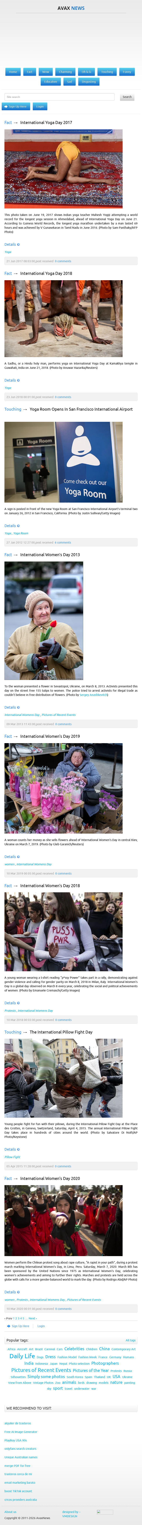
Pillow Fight (12, 1157)
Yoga (7, 252)
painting (129, 1382)
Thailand (99, 1377)
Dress (50, 1357)
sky (49, 1388)
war (93, 1388)
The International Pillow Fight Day (61, 1032)
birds (81, 1382)
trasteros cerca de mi (18, 1474)
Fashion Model (67, 1357)
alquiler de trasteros (17, 1423)
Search (127, 96)
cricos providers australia (20, 1499)
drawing (91, 1382)
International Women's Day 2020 (50, 1178)
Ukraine (127, 1377)
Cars (59, 1349)
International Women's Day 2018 (50, 885)
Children (91, 1349)
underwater (81, 1388)
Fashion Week (87, 1357)
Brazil (39, 1349)
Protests (10, 1010)
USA (116, 1376)
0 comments (63, 261)
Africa (11, 1349)
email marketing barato (19, 1482)
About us (10, 1512)
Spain (88, 1377)
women (9, 864)
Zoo (57, 1382)
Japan (54, 1363)
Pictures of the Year (91, 1370)
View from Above (19, 1382)
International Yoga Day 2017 (46, 122)
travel (68, 1388)
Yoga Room (20, 533)
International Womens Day (21, 714)
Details (10, 244)
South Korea (75, 1377)
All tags (131, 1340)
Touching (12, 409)
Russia (128, 1370)
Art (31, 1349)
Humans (128, 1357)
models (103, 1382)
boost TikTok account (18, 1491)
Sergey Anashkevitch (93, 694)
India (28, 1363)
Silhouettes (18, 1377)
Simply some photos (46, 1376)
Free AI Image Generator (20, 1431)
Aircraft (22, 1349)
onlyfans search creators (20, 1448)
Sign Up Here (17, 106)
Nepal (63, 1363)
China (104, 1349)
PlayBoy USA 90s (15, 1440)
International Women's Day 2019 (50, 736)
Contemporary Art (123, 1349)
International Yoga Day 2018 (46, 273)
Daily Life (22, 1356)
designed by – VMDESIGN (71, 1514)
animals (69, 1382)
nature (116, 1382)
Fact (8, 122)
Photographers (105, 1363)
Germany (115, 1357)
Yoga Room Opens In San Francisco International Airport (81, 409)
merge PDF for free (17, 1465)
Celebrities (74, 1349)
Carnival (49, 1349)
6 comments (63, 542)
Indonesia (41, 1363)
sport (58, 1388)
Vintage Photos (43, 1382)
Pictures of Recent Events (58, 714)
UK (109, 1377)
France (103, 1357)
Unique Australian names (20, 1457)
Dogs (40, 1357)
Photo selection (79, 1363)
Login (40, 106)
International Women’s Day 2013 (50, 554)
